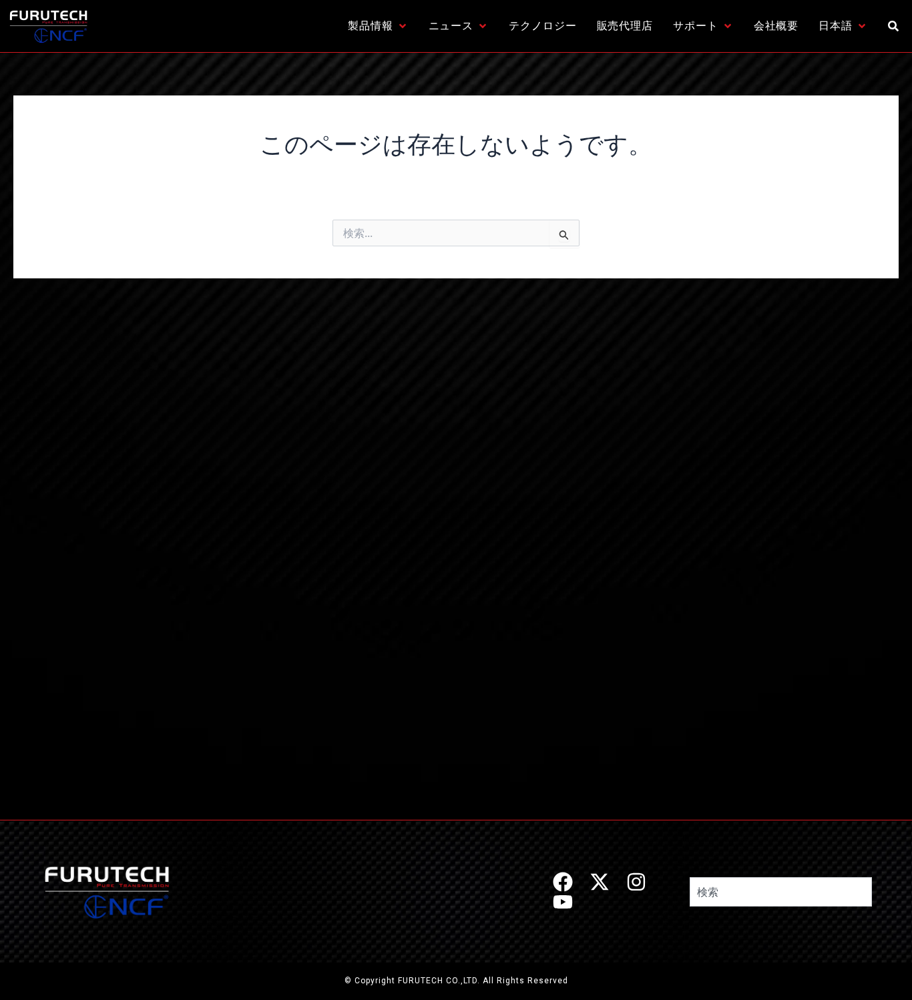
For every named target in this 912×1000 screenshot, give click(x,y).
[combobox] (781, 892)
